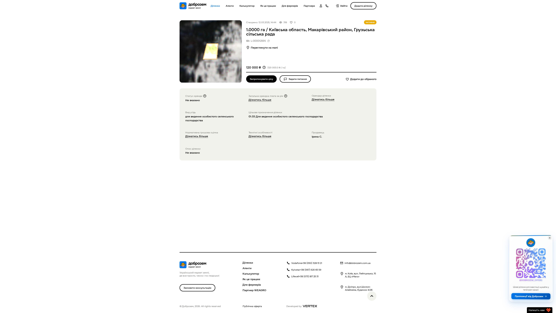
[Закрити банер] (550, 238)
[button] (309, 6)
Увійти (344, 6)
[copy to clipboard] (268, 41)
